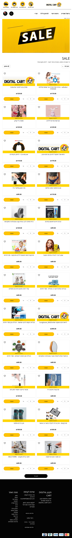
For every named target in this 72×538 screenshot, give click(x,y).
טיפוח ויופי (54, 14)
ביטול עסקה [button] (30, 518)
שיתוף (6, 66)
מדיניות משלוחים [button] (29, 527)
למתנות (16, 501)
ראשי (16, 495)
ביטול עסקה (14, 514)
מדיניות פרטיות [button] (29, 513)
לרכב (16, 507)
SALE (16, 497)
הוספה (46, 99)
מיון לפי (66, 66)
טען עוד (36, 476)
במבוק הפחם (14, 510)
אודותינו (16, 512)
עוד (36, 14)
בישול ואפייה (65, 14)
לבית (16, 505)
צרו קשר (15, 516)
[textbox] (44, 493)
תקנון (41, 499)
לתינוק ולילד (44, 14)
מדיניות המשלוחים (13, 522)
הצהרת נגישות (14, 520)
